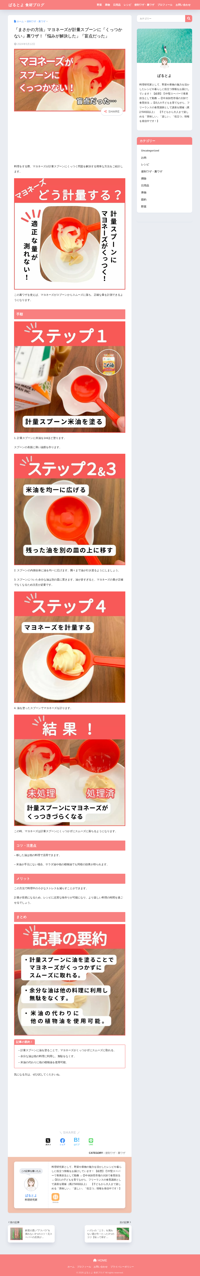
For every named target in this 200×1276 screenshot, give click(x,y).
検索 (188, 18)
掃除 (143, 178)
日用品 (117, 4)
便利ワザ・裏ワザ (144, 4)
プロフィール (165, 4)
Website (55, 1202)
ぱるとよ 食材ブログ (27, 5)
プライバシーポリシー (122, 1267)
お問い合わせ (183, 4)
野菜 (99, 4)
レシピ (127, 4)
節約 (143, 199)
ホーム (71, 1267)
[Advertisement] (69, 142)
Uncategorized (150, 150)
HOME (102, 1260)
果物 (107, 4)
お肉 (143, 157)
